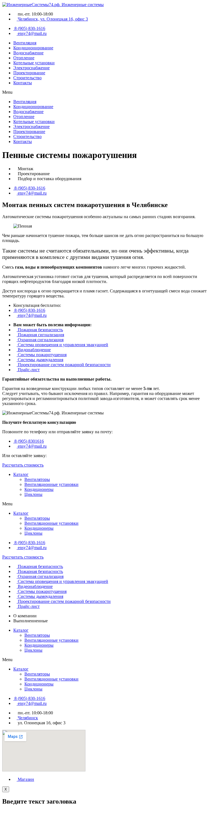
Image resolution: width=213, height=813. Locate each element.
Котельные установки (34, 62)
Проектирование (29, 72)
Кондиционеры (39, 489)
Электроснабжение (31, 67)
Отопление (23, 57)
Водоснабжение (28, 52)
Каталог (21, 474)
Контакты (22, 82)
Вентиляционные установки (51, 484)
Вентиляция (24, 42)
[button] (106, 92)
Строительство (27, 77)
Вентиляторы (37, 479)
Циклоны (33, 494)
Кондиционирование (33, 47)
